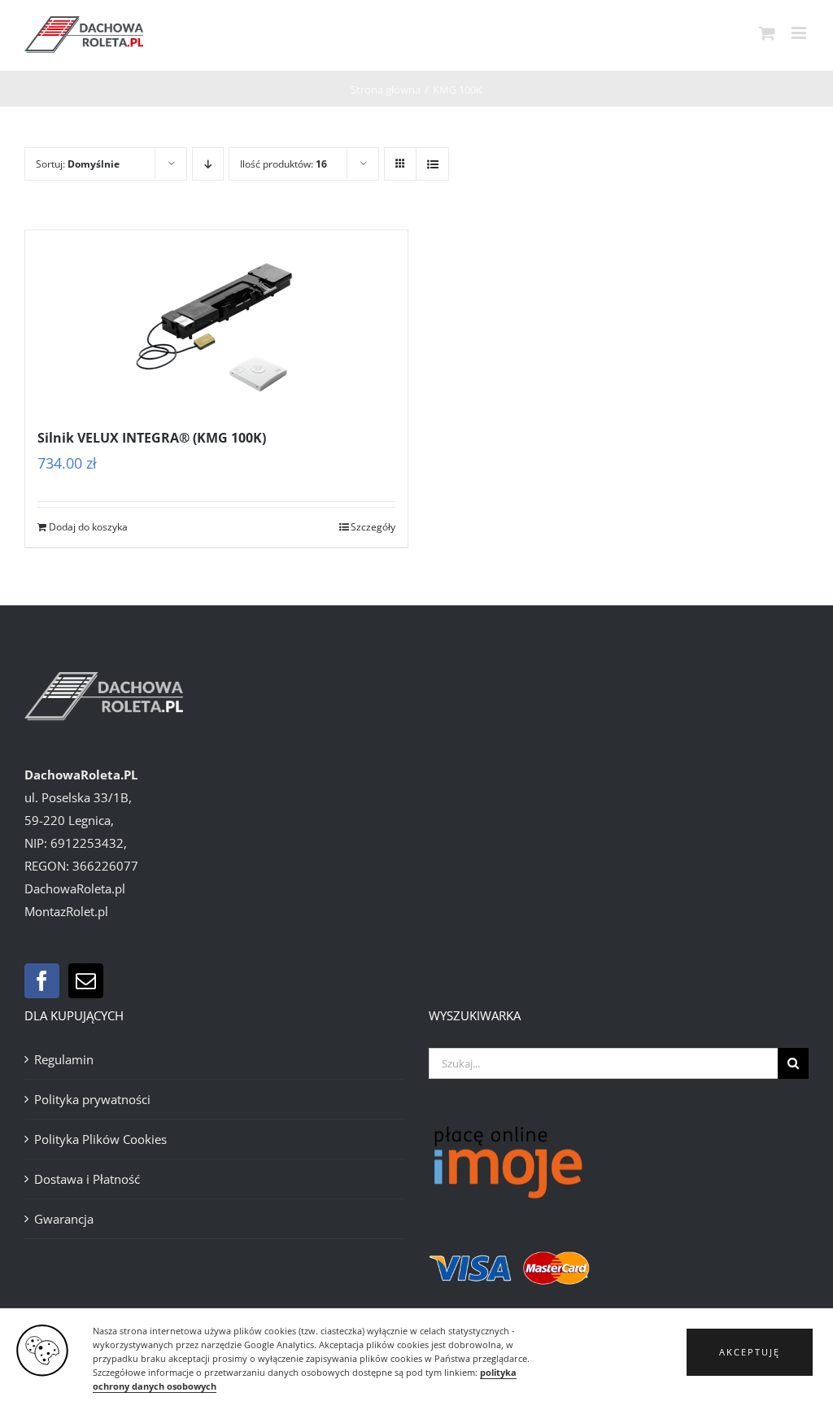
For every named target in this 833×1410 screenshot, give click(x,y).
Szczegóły (373, 527)
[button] (750, 1352)
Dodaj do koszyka (88, 527)
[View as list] (432, 164)
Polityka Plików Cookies (100, 1139)
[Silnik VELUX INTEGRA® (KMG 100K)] (216, 319)
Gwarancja (64, 1219)
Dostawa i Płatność (87, 1179)
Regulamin (64, 1059)
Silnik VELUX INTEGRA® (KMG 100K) (151, 438)
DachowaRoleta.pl (74, 888)
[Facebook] (41, 980)
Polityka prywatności (92, 1099)
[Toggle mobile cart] (767, 32)
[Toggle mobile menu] (800, 32)
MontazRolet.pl (66, 911)
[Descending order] (208, 164)
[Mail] (85, 980)
